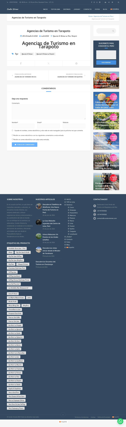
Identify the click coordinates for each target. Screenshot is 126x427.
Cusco (72, 207)
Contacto (88, 9)
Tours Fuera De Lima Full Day (16, 404)
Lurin (29, 298)
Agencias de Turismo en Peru (103, 16)
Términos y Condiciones (81, 417)
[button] (120, 421)
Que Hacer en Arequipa (14, 325)
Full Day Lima (12, 272)
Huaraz (72, 226)
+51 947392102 (102, 211)
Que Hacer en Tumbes (14, 385)
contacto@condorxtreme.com (107, 218)
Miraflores (26, 305)
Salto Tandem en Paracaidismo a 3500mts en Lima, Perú (106, 145)
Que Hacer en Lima (13, 357)
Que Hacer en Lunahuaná (15, 361)
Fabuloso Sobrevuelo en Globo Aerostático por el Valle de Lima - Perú (106, 105)
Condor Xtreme (12, 9)
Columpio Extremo (23, 264)
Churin (10, 252)
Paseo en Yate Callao (14, 317)
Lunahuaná (73, 234)
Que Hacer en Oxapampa (15, 369)
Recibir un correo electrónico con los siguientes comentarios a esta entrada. (38, 135)
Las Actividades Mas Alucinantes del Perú (18, 288)
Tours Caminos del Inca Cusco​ (16, 396)
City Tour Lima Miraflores (15, 260)
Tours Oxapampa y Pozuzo (15, 408)
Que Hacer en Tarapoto (14, 381)
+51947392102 (13, 2)
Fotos (97, 9)
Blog (105, 9)
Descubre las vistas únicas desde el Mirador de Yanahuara (51, 250)
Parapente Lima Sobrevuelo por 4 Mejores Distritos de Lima (107, 165)
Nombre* (15, 122)
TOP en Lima (55, 9)
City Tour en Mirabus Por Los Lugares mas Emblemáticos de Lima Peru (106, 84)
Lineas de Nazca (12, 294)
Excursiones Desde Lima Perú (16, 268)
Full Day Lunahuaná (14, 276)
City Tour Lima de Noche (22, 252)
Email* (39, 122)
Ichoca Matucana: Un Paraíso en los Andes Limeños (50, 237)
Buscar (113, 31)
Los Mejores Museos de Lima (16, 298)
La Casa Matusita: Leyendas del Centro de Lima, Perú (51, 223)
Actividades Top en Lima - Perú (16, 248)
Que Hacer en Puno (13, 377)
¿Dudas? (77, 9)
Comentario (16, 103)
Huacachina (74, 213)
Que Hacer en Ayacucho (15, 329)
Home (90, 16)
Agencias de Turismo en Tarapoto (45, 54)
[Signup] (106, 2)
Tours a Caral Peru (13, 392)
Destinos (66, 9)
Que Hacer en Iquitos (14, 349)
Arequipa (73, 210)
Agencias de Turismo (27, 54)
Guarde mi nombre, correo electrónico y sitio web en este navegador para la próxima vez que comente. (49, 130)
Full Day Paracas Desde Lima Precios (18, 280)
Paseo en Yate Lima (13, 321)
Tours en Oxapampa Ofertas (16, 400)
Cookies (93, 417)
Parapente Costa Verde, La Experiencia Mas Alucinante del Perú (106, 186)
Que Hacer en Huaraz (14, 345)
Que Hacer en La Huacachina (16, 353)
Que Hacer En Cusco (14, 341)
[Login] (109, 2)
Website (65, 122)
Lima (71, 223)
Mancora (73, 215)
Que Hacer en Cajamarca (15, 337)
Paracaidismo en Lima (14, 309)
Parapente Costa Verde (14, 313)
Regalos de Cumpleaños (14, 388)
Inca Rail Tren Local (13, 284)
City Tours (11, 264)
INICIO (45, 9)
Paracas (72, 218)
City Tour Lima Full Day (14, 256)
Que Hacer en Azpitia (14, 333)
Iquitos (72, 229)
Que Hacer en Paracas (14, 373)
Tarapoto (74, 36)
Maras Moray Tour (13, 305)
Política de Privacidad (104, 417)
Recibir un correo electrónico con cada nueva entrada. (31, 139)
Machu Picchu (12, 302)
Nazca (72, 221)
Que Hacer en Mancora (14, 365)
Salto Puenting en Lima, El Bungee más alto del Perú (106, 125)
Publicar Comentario (25, 144)
